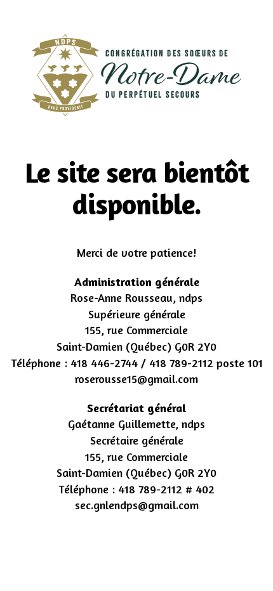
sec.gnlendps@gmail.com (137, 505)
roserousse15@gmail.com (136, 379)
